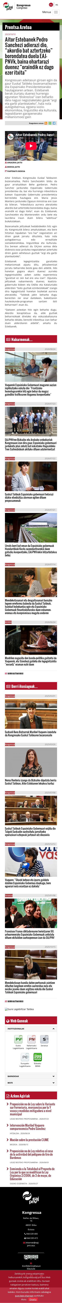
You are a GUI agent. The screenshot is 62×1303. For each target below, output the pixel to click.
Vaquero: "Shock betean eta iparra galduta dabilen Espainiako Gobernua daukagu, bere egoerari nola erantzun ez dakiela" (28, 883)
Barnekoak (13, 1076)
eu (51, 4)
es (57, 4)
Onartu (33, 1299)
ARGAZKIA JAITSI (14, 162)
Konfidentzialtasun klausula (31, 1267)
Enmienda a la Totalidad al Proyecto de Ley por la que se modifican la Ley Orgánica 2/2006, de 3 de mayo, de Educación (32, 1173)
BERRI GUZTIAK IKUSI (15, 673)
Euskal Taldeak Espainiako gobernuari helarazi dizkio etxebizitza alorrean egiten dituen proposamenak (29, 497)
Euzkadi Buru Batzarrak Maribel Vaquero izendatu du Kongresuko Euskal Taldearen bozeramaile (30, 733)
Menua (46, 12)
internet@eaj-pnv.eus (32, 1244)
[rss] (45, 123)
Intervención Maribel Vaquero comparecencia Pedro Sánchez (27, 1127)
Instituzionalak (16, 1028)
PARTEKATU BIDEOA (16, 171)
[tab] (31, 1028)
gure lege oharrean (24, 1295)
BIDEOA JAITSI (13, 167)
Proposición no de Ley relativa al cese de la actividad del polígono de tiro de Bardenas (31, 1154)
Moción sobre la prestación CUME (29, 1139)
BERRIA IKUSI (15, 376)
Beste (10, 1082)
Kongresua (31, 1212)
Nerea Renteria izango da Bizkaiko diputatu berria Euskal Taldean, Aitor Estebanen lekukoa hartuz (30, 781)
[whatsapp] (49, 123)
